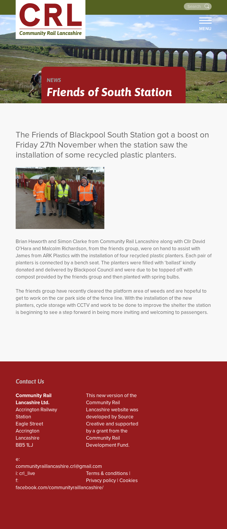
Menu (205, 28)
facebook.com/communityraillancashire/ (59, 487)
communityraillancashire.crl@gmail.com (59, 466)
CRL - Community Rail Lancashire (50, 19)
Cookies (128, 480)
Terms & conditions (107, 473)
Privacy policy (101, 480)
